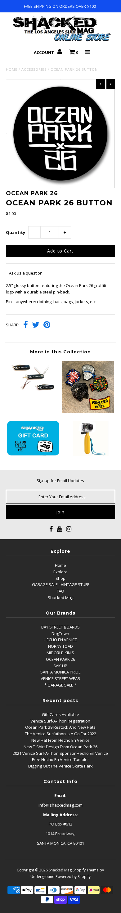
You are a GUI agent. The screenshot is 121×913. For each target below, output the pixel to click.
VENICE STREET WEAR (60, 678)
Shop (60, 578)
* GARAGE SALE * (60, 685)
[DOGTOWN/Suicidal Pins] (88, 411)
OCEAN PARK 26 (60, 659)
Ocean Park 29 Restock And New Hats (60, 727)
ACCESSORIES (34, 69)
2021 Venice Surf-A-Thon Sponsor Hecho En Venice (60, 753)
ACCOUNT (44, 52)
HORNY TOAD (60, 646)
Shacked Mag (60, 597)
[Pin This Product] (46, 325)
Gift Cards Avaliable (60, 714)
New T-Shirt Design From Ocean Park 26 (60, 747)
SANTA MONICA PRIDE (60, 672)
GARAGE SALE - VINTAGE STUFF (60, 584)
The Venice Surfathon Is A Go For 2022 (60, 733)
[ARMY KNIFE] (33, 392)
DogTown (60, 633)
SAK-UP (60, 666)
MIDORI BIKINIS (60, 653)
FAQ (60, 591)
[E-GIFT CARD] (33, 454)
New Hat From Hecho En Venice (60, 740)
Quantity (15, 232)
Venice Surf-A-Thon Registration (60, 721)
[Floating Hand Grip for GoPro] (88, 454)
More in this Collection (60, 352)
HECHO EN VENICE (60, 639)
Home (11, 69)
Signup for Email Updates (60, 480)
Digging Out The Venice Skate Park (60, 766)
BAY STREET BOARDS (60, 627)
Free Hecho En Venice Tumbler (60, 759)
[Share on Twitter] (35, 325)
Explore (60, 572)
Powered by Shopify (73, 876)
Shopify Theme (86, 870)
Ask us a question (26, 273)
